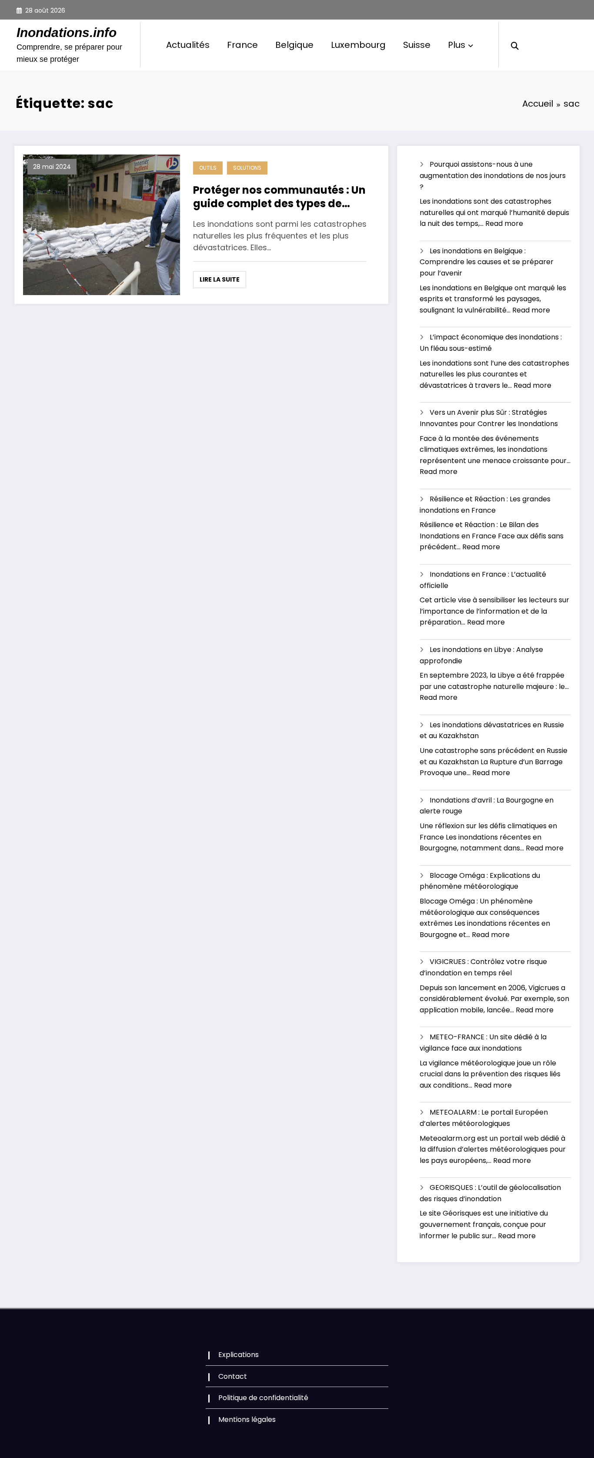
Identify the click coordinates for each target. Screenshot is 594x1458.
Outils (208, 167)
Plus (456, 45)
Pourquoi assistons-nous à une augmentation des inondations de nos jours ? (493, 175)
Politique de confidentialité (263, 1398)
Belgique (294, 45)
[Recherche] (514, 45)
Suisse (416, 45)
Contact (232, 1376)
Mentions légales (247, 1419)
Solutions (247, 167)
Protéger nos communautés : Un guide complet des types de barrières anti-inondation (279, 196)
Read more (504, 223)
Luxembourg (358, 45)
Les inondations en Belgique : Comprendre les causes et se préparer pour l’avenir (487, 262)
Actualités (188, 45)
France (242, 45)
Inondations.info (67, 32)
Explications (238, 1355)
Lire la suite (220, 279)
